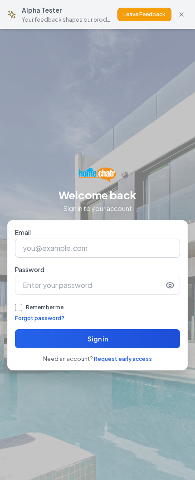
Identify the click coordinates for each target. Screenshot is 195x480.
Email (23, 232)
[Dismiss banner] (181, 14)
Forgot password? (39, 318)
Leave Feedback (144, 14)
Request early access (123, 358)
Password (29, 269)
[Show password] (170, 285)
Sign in (98, 339)
